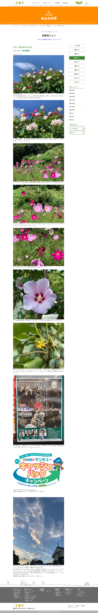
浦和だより (77, 54)
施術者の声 (58, 592)
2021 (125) (72, 106)
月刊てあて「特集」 (29, 599)
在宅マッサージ (47, 3)
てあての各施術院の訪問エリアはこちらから (49, 39)
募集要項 (58, 594)
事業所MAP (16, 595)
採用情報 (65, 3)
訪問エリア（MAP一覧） (31, 595)
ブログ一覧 (23, 25)
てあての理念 (17, 591)
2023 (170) (72, 100)
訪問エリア (27, 594)
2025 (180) (72, 93)
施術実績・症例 (28, 600)
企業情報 (77, 605)
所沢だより (77, 62)
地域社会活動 (17, 592)
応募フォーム (59, 595)
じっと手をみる (81, 592)
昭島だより (77, 49)
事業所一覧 (16, 594)
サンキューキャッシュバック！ (28, 489)
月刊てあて (68, 591)
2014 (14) (71, 119)
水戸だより (77, 82)
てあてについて (36, 3)
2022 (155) (72, 103)
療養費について (28, 592)
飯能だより (77, 70)
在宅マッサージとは (29, 591)
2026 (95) (71, 90)
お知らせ (68, 594)
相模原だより (49, 25)
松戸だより (77, 78)
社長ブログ (72, 132)
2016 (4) (71, 113)
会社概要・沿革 (17, 597)
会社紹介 (58, 591)
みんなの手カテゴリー (33, 25)
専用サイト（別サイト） (46, 591)
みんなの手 (42, 25)
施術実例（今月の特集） (30, 597)
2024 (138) (72, 96)
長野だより (77, 66)
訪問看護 (57, 3)
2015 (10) (71, 116)
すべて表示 (77, 45)
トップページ (16, 25)
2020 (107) (72, 110)
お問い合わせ (71, 605)
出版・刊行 (68, 592)
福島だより (77, 74)
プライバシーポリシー (73, 607)
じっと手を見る (74, 128)
